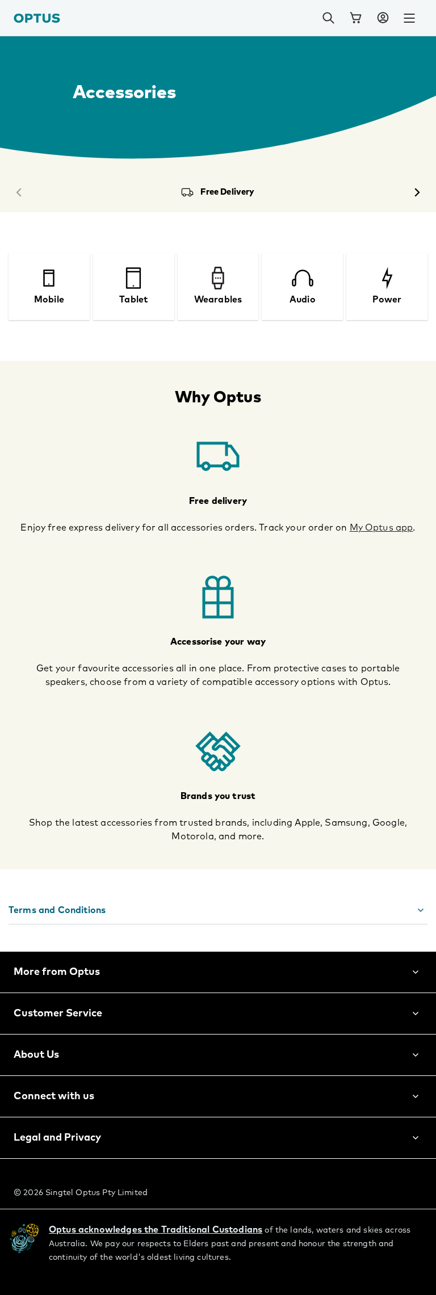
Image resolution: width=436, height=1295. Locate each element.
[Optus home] (37, 18)
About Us (36, 1055)
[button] (382, 18)
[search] (328, 18)
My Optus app (381, 527)
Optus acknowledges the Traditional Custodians (155, 1229)
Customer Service (58, 1013)
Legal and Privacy (57, 1138)
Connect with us (54, 1096)
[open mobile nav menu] (409, 18)
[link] (355, 18)
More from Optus (57, 972)
